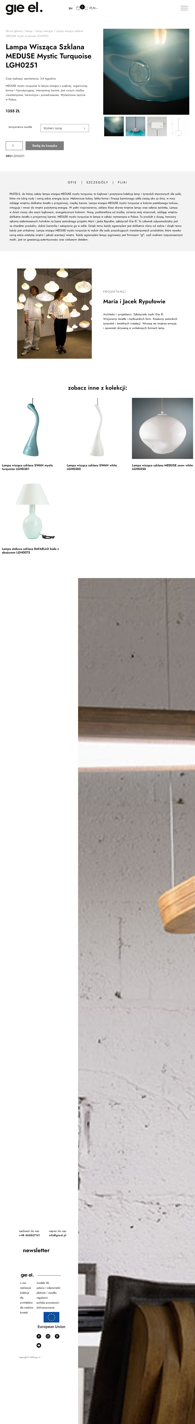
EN (70, 8)
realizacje (25, 1288)
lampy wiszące (44, 31)
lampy (29, 31)
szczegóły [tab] (97, 182)
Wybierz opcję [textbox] (53, 128)
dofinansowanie (46, 1307)
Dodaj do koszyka (44, 145)
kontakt (24, 1312)
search (87, 10)
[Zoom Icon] (146, 72)
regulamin (42, 1298)
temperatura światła (20, 127)
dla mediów (26, 1307)
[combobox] (64, 128)
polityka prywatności (48, 1303)
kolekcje (24, 1293)
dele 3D (44, 1283)
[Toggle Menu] (184, 8)
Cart (78, 10)
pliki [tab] (122, 182)
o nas (23, 1283)
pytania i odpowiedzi (48, 1288)
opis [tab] (72, 182)
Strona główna (14, 31)
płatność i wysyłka (47, 1293)
